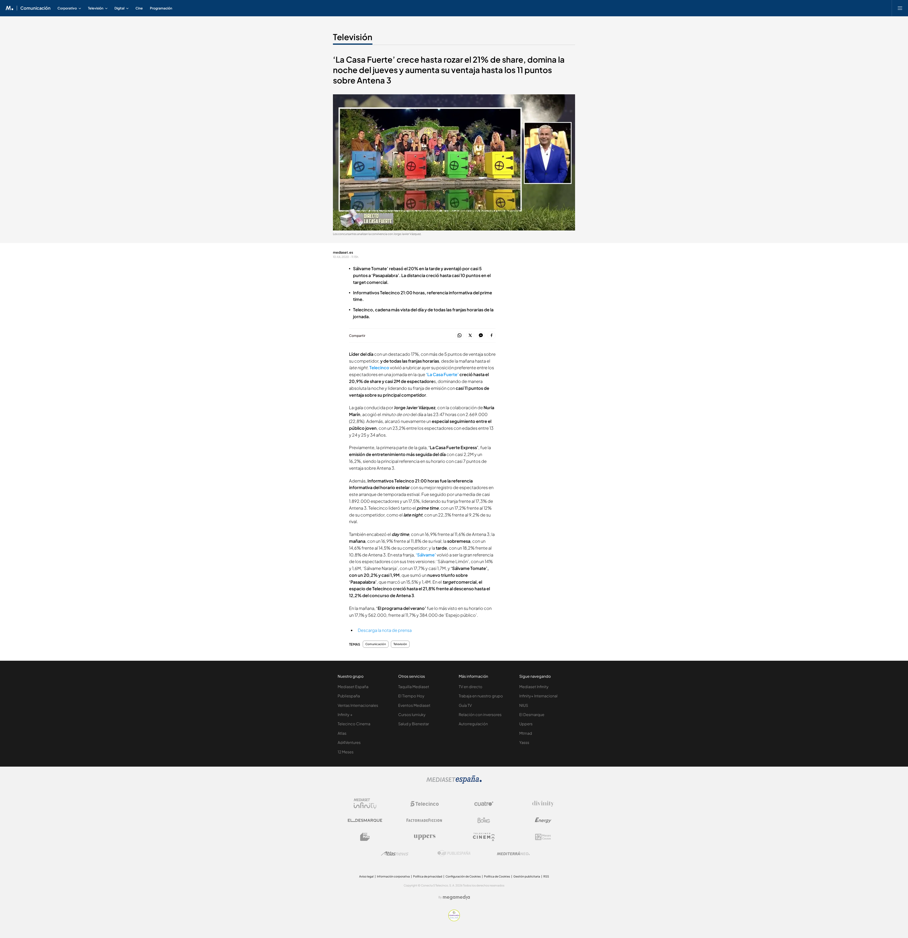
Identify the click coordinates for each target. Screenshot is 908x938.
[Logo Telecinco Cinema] (484, 837)
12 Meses (346, 751)
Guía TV (465, 705)
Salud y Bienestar (413, 723)
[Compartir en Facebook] (491, 335)
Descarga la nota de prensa (385, 630)
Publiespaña (349, 695)
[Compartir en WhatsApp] (459, 335)
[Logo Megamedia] (456, 897)
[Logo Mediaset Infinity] (365, 804)
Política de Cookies (497, 876)
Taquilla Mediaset (413, 686)
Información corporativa (393, 876)
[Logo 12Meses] (543, 837)
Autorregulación (473, 723)
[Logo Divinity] (543, 804)
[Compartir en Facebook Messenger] (481, 335)
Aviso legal (366, 876)
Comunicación (35, 8)
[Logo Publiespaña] (454, 853)
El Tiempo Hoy (411, 695)
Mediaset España (353, 686)
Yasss (524, 742)
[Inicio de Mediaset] (9, 8)
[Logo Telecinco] (424, 804)
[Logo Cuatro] (483, 804)
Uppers (526, 723)
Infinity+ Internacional (538, 695)
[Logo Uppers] (424, 837)
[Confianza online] (454, 920)
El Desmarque (531, 714)
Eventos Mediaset (414, 705)
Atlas (342, 733)
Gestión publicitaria (526, 876)
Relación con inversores (480, 714)
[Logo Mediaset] (454, 782)
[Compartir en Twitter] (470, 335)
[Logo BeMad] (365, 837)
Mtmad (525, 733)
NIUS (523, 705)
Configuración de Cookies (463, 876)
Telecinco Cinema (354, 723)
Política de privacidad (427, 876)
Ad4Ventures (349, 742)
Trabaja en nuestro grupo (481, 695)
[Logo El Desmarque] (365, 820)
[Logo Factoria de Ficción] (424, 820)
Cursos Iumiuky (412, 714)
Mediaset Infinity (534, 686)
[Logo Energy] (543, 820)
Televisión (352, 37)
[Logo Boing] (483, 820)
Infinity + (345, 714)
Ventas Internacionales (358, 705)
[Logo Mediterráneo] (513, 853)
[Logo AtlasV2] (395, 853)
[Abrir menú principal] (900, 8)
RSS (546, 876)
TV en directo (470, 686)
